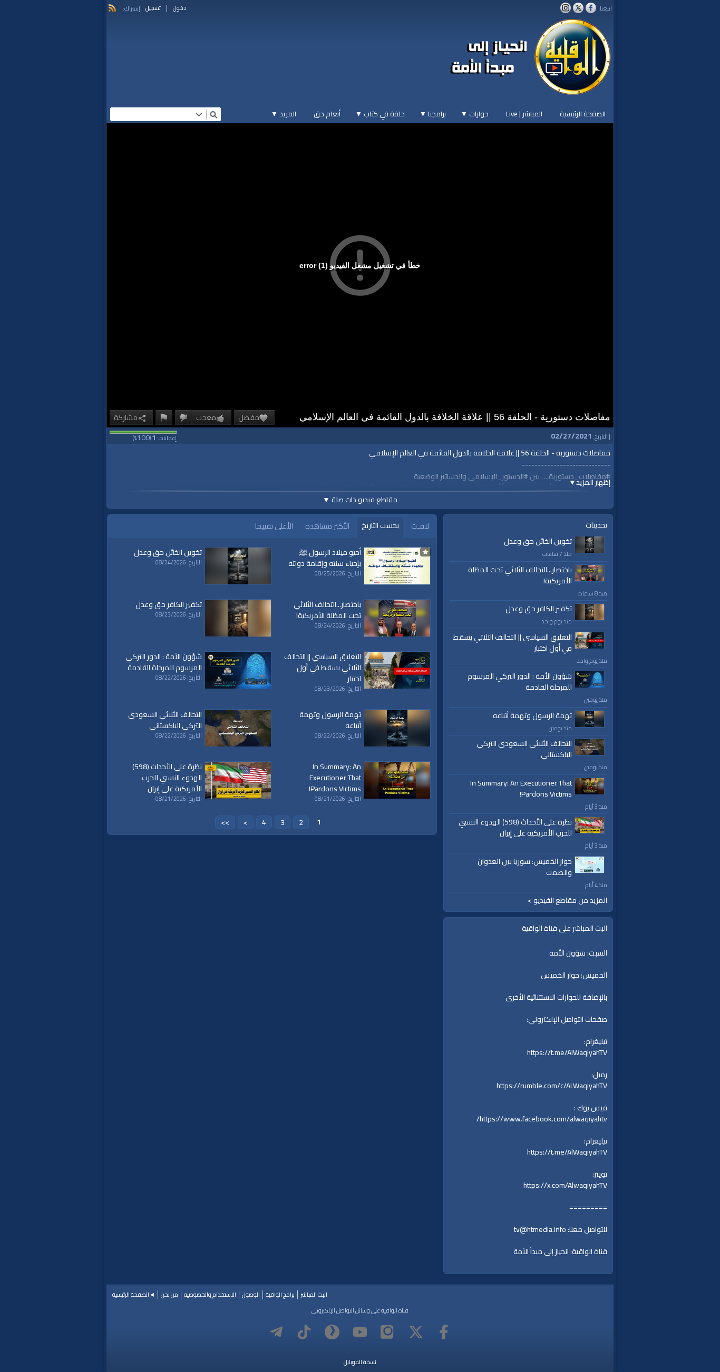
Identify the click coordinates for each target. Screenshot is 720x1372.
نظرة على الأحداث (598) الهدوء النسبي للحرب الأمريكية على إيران (515, 827)
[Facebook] (443, 1332)
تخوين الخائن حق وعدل (538, 541)
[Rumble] (332, 1332)
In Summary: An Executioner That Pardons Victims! (521, 788)
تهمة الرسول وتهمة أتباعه (532, 715)
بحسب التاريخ (380, 525)
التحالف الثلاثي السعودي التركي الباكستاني (524, 749)
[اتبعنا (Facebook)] (591, 8)
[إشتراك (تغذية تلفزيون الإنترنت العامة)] (112, 8)
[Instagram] (388, 1332)
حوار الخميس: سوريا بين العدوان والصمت (525, 866)
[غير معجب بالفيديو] (183, 417)
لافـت (420, 526)
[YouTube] (360, 1332)
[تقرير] (163, 417)
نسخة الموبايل (360, 1362)
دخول (180, 8)
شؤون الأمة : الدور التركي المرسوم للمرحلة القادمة (520, 681)
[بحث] (213, 114)
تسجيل (153, 8)
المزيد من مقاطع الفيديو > (567, 900)
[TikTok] (304, 1332)
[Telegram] (276, 1332)
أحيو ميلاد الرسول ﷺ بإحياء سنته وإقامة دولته (324, 557)
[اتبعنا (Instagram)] (565, 8)
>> (225, 822)
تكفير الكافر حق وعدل (538, 608)
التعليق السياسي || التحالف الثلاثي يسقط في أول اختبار (512, 642)
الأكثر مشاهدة (327, 526)
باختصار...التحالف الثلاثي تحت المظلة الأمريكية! (520, 575)
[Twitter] (415, 1332)
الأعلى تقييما (274, 526)
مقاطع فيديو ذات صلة (360, 499)
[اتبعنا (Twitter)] (578, 8)
